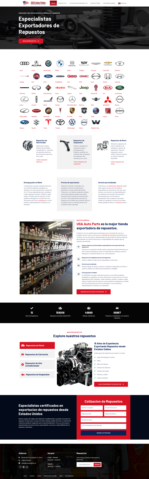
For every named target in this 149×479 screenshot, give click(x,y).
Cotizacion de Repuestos (78, 3)
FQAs (60, 476)
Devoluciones (69, 476)
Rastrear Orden (109, 3)
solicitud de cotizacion (115, 186)
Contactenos (95, 3)
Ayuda (39, 476)
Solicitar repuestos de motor (109, 384)
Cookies (32, 476)
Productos (62, 3)
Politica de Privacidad (50, 476)
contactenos (42, 200)
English (123, 3)
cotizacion (119, 202)
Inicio (53, 3)
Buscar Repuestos (29, 38)
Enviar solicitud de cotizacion (92, 292)
